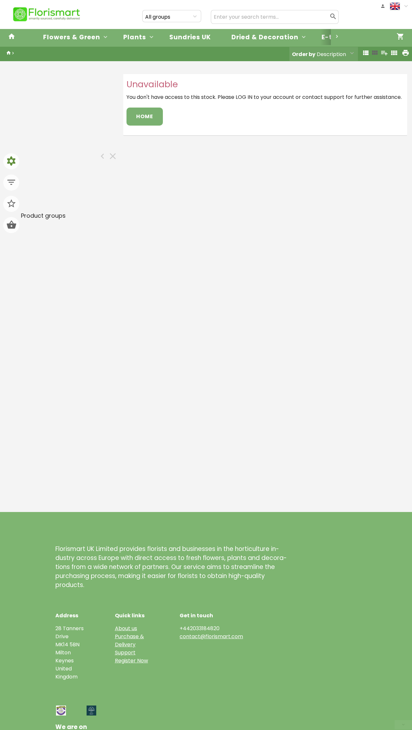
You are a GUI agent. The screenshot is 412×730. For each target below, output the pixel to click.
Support (125, 652)
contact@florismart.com (211, 636)
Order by (303, 54)
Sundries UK (190, 37)
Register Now (131, 660)
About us (126, 628)
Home (144, 116)
